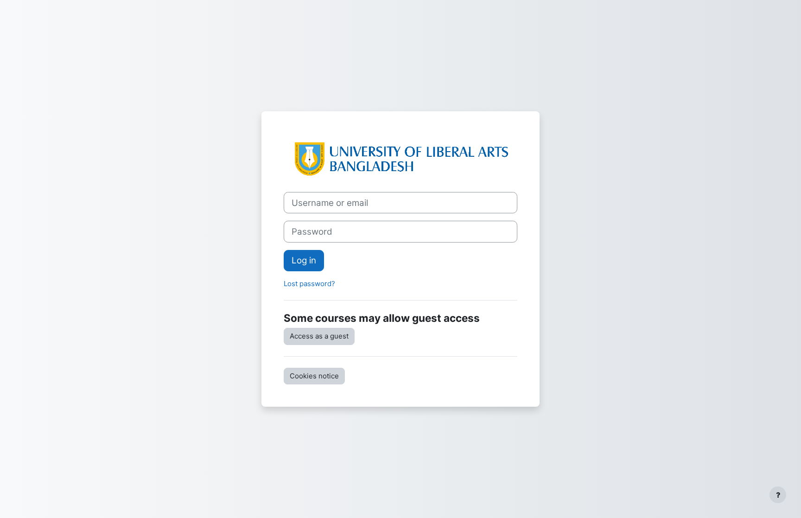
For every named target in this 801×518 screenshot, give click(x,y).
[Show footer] (777, 494)
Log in (304, 260)
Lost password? (309, 283)
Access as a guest (319, 336)
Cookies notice (314, 375)
